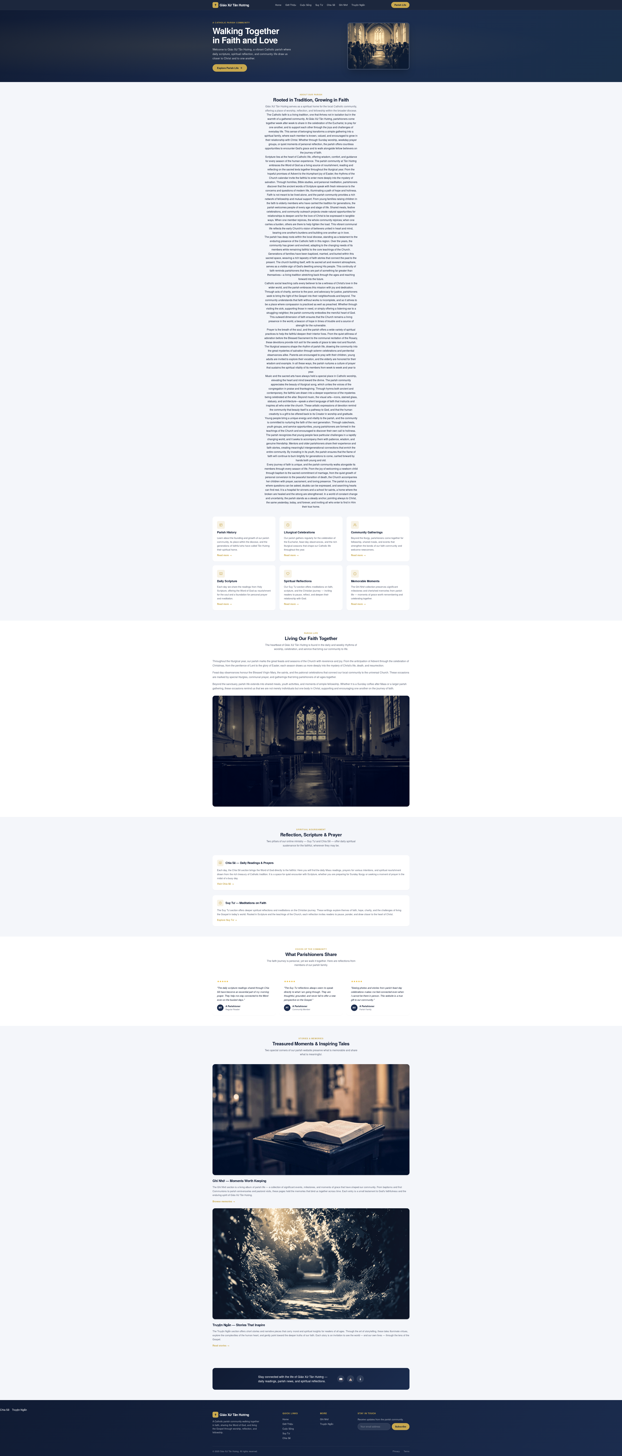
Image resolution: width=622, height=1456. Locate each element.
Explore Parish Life (228, 68)
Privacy (396, 1451)
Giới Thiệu (290, 4)
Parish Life (400, 4)
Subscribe (400, 1426)
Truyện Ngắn (358, 4)
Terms (406, 1451)
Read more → (224, 555)
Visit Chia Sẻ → (225, 883)
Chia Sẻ (331, 4)
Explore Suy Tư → (227, 919)
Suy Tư (319, 4)
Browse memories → (224, 1201)
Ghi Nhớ (343, 4)
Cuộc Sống (305, 4)
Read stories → (221, 1345)
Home (278, 4)
